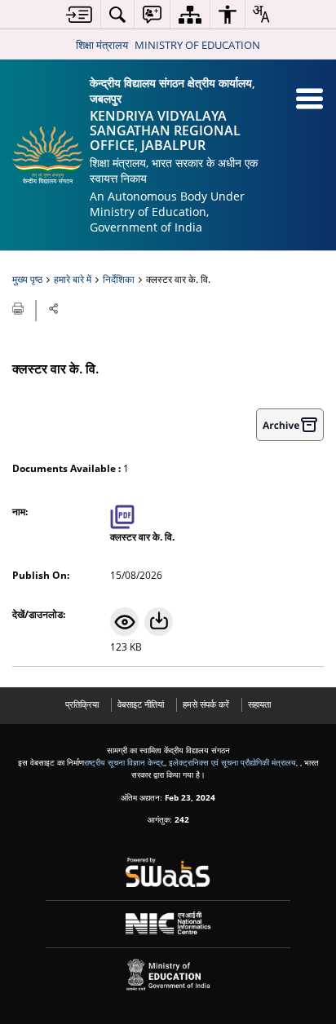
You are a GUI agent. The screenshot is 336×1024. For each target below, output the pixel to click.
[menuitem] (79, 14)
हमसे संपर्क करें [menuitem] (206, 704)
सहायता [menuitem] (259, 704)
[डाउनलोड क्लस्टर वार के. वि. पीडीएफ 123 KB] (158, 621)
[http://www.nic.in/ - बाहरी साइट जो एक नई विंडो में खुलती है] (168, 923)
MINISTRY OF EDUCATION (197, 45)
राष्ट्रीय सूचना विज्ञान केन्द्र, (124, 762)
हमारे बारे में (72, 279)
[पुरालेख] (290, 424)
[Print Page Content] (19, 307)
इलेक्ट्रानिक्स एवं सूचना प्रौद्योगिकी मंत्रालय (232, 762)
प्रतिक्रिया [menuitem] (82, 704)
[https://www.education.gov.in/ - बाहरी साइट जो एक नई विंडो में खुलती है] (168, 975)
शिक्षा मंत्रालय (102, 45)
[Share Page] (54, 308)
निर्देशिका (119, 279)
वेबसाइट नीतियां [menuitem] (140, 704)
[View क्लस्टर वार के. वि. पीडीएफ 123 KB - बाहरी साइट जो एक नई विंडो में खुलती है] (124, 621)
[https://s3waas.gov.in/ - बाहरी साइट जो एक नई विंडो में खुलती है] (168, 872)
